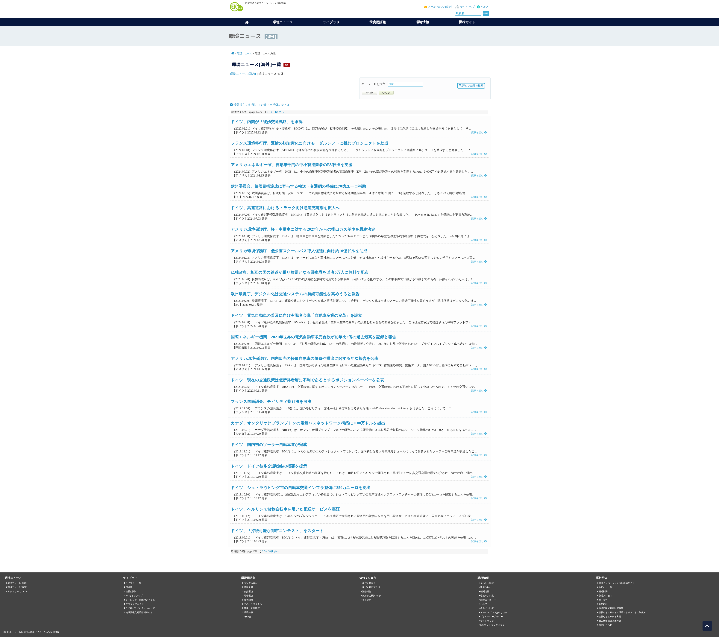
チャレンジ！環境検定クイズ (140, 600)
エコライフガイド (135, 604)
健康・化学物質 (252, 608)
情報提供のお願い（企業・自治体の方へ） (262, 104)
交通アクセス (605, 595)
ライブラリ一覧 (133, 583)
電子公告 (603, 600)
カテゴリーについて (17, 591)
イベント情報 (487, 583)
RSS (286, 64)
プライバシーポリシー (491, 616)
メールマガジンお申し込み (493, 612)
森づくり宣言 (369, 583)
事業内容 (603, 604)
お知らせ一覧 (605, 587)
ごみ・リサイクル (253, 604)
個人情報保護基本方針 (610, 621)
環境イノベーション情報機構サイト (617, 583)
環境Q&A (485, 587)
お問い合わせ (605, 625)
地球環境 (248, 595)
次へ (281, 112)
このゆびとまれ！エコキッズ (140, 608)
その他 (247, 616)
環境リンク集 (487, 595)
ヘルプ (484, 6)
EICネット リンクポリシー (493, 625)
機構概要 (603, 591)
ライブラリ (331, 22)
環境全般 (248, 587)
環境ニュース (244, 53)
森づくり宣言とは (371, 587)
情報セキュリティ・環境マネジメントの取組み (622, 612)
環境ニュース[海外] (17, 587)
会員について (487, 608)
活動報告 (366, 591)
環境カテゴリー (488, 600)
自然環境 (248, 591)
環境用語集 (377, 22)
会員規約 (366, 600)
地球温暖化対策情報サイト (139, 612)
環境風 (129, 587)
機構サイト (467, 22)
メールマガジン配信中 (440, 6)
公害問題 (248, 600)
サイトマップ (467, 6)
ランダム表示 (250, 583)
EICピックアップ (134, 595)
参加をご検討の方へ (372, 595)
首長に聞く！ (132, 591)
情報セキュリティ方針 (610, 616)
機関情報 (484, 591)
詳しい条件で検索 (472, 85)
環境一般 (248, 612)
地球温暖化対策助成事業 (611, 608)
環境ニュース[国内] (243, 73)
